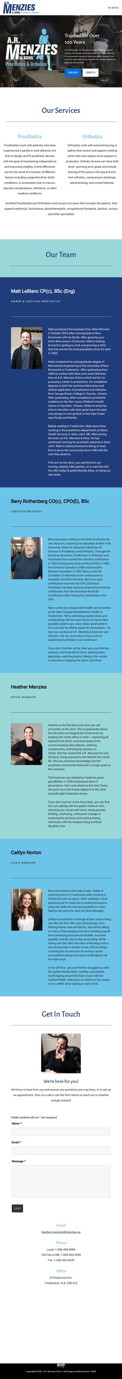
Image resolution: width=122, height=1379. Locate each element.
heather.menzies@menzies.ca (61, 1232)
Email (16, 1142)
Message (19, 1161)
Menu (115, 7)
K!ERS (93, 1371)
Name (17, 1123)
